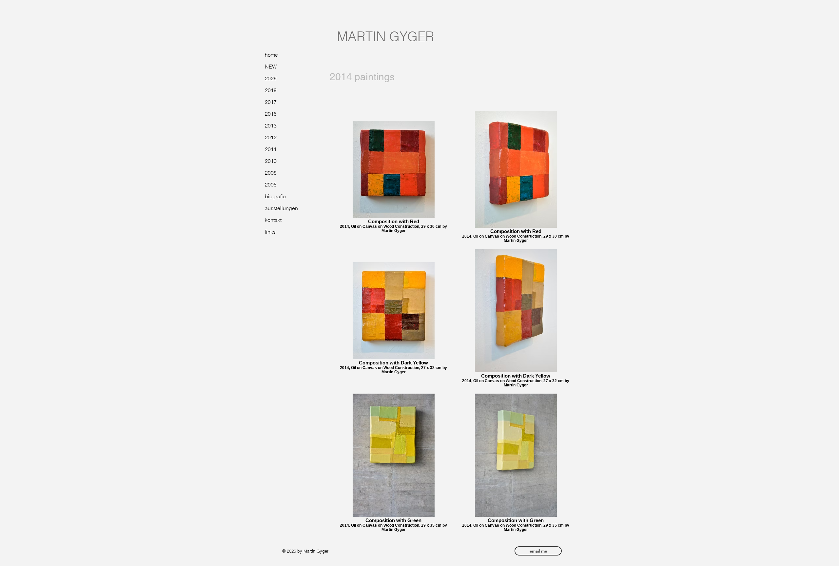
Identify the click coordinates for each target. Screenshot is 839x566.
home (271, 54)
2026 (271, 78)
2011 (271, 149)
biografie (275, 196)
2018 (271, 90)
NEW (271, 66)
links (270, 231)
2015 (271, 113)
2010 (271, 161)
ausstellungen (281, 208)
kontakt (273, 220)
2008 (271, 172)
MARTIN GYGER (385, 37)
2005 (271, 184)
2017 (271, 102)
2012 (271, 137)
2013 (271, 125)
